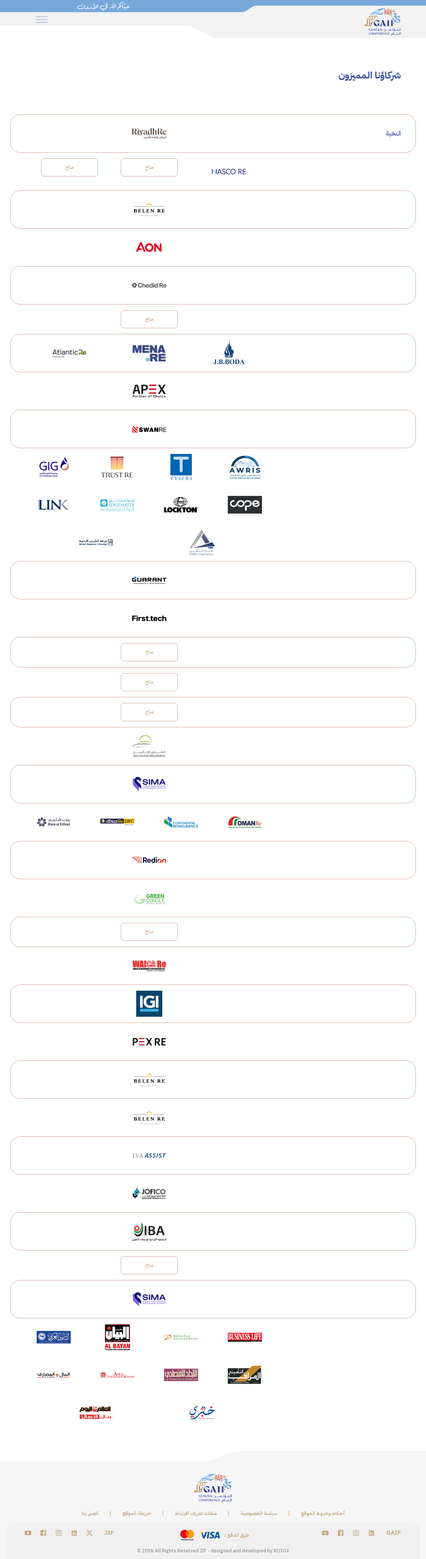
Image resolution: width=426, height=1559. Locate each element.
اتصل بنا (90, 1513)
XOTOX (281, 1550)
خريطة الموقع (136, 1513)
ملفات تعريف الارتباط (196, 1513)
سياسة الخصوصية (259, 1513)
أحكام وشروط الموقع (323, 1513)
